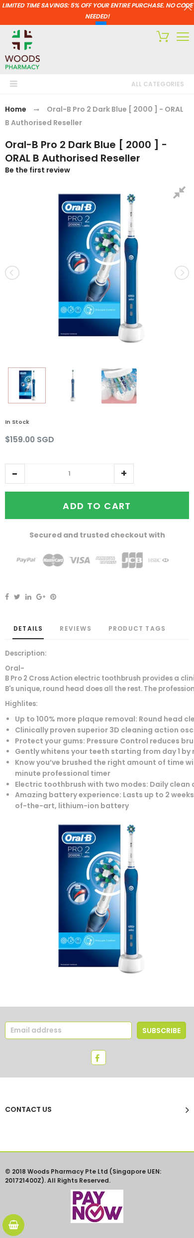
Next (181, 273)
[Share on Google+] (40, 597)
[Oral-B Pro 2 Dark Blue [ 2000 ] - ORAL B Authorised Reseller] (27, 385)
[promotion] (188, 7)
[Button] (183, 36)
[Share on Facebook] (7, 597)
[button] (15, 474)
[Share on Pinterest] (53, 597)
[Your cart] (160, 38)
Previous (13, 273)
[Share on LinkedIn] (28, 597)
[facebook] (98, 1057)
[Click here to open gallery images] (181, 194)
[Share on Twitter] (17, 597)
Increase (124, 474)
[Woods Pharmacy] (22, 49)
